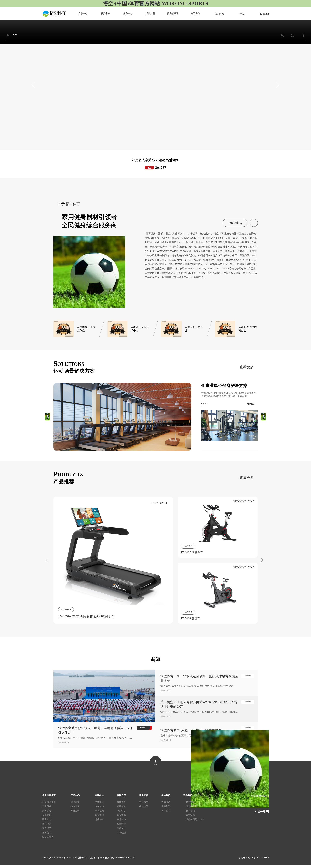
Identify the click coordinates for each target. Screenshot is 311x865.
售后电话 (165, 802)
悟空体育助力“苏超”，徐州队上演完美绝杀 (191, 730)
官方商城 (219, 14)
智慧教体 (121, 824)
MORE (251, 403)
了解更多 (233, 223)
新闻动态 (46, 824)
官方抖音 (190, 815)
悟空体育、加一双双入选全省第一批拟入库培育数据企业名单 (199, 678)
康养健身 (121, 819)
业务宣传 (99, 806)
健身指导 (121, 815)
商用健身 (121, 806)
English (264, 13)
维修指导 (143, 806)
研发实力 (46, 819)
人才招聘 (165, 811)
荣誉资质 (46, 811)
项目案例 (75, 811)
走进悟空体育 (49, 802)
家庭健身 (121, 802)
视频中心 (105, 13)
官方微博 (190, 811)
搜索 (242, 14)
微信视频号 (191, 806)
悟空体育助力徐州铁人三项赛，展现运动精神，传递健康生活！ (95, 730)
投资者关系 (173, 13)
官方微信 (190, 802)
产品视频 (99, 811)
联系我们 (46, 828)
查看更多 (247, 367)
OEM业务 (75, 806)
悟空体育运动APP (195, 819)
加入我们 (46, 832)
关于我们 (195, 13)
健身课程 (99, 815)
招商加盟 (150, 13)
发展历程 (46, 806)
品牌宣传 (99, 802)
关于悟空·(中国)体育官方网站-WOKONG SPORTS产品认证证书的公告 (198, 704)
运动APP (99, 819)
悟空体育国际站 (260, 796)
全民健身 (121, 811)
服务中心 (127, 13)
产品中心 (82, 13)
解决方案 (75, 802)
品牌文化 (46, 815)
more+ (248, 676)
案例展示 (121, 828)
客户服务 (143, 802)
